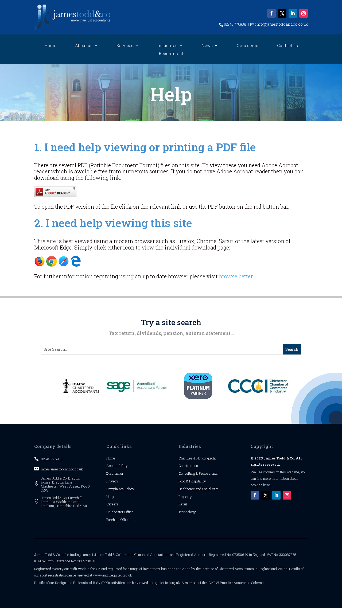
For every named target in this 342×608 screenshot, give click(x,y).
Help (110, 496)
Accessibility (117, 465)
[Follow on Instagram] (303, 13)
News (207, 46)
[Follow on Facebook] (271, 13)
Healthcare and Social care (198, 488)
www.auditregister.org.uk (112, 575)
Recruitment (171, 54)
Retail (182, 504)
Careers (112, 504)
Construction (188, 465)
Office (129, 511)
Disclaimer (114, 473)
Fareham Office (118, 519)
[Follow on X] (282, 13)
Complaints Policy (120, 488)
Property (185, 496)
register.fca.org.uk (166, 582)
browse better (235, 276)
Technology (187, 511)
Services (124, 46)
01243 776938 (234, 24)
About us (83, 46)
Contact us (287, 46)
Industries (167, 46)
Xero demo (247, 46)
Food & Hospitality (192, 481)
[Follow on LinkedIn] (293, 13)
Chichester (115, 511)
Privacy (112, 481)
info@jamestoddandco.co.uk (281, 24)
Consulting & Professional (198, 473)
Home (50, 46)
